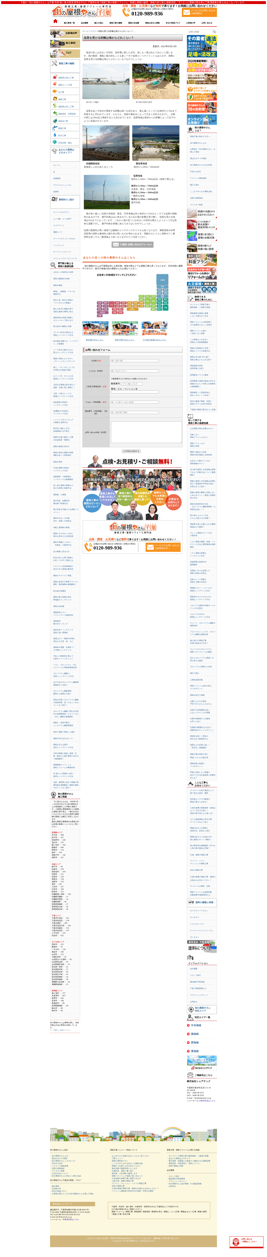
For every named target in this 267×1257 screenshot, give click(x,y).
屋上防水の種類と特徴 (62, 326)
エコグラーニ (58, 225)
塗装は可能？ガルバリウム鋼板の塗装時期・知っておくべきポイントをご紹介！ (66, 702)
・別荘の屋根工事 (117, 1186)
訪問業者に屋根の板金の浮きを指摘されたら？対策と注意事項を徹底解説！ (202, 383)
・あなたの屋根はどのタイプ (178, 1158)
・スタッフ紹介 (173, 1176)
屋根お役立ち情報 (197, 695)
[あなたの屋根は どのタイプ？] (52, 159)
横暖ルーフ (57, 232)
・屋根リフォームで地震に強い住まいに (126, 1176)
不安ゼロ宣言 (195, 172)
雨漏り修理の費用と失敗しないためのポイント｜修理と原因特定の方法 (202, 495)
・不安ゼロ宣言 (56, 1163)
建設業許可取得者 (197, 982)
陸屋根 (56, 192)
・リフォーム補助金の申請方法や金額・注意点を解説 (132, 1191)
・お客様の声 (55, 1189)
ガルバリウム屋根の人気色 (201, 667)
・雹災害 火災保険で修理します (123, 1173)
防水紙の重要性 (59, 591)
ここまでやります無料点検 (201, 191)
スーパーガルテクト (61, 212)
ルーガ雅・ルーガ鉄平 (62, 219)
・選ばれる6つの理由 (58, 1158)
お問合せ (193, 1002)
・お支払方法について (59, 1173)
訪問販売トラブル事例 (199, 375)
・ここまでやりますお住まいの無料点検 (126, 1163)
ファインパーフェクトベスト (202, 931)
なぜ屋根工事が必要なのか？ (202, 428)
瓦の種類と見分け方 (61, 551)
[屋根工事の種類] (59, 70)
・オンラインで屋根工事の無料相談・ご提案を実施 (187, 1156)
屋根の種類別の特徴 (61, 279)
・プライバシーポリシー (177, 1181)
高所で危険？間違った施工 (64, 732)
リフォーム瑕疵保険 (198, 178)
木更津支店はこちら (207, 1101)
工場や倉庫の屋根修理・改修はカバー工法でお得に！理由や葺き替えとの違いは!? (202, 810)
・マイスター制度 (57, 1171)
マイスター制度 (196, 205)
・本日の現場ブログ (58, 1191)
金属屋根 (56, 178)
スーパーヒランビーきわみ (64, 239)
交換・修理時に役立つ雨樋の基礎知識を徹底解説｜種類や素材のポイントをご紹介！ (66, 785)
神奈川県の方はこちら (124, 340)
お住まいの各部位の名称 (63, 272)
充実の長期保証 (196, 198)
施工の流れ (194, 185)
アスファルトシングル (62, 185)
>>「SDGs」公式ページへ (60, 1030)
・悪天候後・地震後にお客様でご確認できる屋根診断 (188, 1161)
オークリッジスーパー (62, 252)
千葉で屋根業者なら (198, 988)
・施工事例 (54, 1186)
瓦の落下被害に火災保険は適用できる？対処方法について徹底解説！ (202, 472)
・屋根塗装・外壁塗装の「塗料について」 (184, 1163)
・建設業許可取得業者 (176, 1179)
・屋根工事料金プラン (119, 1161)
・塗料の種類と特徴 (175, 1166)
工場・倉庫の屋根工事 (199, 855)
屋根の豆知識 (58, 606)
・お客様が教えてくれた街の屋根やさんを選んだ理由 (71, 1194)
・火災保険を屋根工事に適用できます (125, 1178)
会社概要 (193, 969)
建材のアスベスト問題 (62, 575)
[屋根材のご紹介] (59, 206)
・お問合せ (171, 1186)
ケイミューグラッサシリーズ (65, 258)
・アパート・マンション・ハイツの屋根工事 (128, 1183)
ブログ (93, 31)
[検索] (214, 32)
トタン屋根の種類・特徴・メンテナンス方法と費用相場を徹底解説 (202, 544)
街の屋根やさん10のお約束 (201, 165)
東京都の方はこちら (94, 340)
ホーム (85, 31)
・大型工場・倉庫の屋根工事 (122, 1181)
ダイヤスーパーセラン (199, 911)
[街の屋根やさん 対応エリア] (215, 1012)
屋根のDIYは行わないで (63, 738)
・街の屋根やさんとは (59, 1156)
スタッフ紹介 (195, 975)
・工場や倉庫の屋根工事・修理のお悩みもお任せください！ (134, 1188)
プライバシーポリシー (199, 995)
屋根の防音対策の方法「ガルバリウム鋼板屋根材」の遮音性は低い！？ (202, 506)
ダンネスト (194, 937)
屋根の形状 (57, 462)
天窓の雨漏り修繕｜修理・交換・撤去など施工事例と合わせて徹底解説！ (66, 756)
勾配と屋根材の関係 (61, 527)
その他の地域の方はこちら (154, 340)
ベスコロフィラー (197, 924)
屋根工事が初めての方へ (200, 136)
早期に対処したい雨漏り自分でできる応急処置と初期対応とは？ (202, 775)
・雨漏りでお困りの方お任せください (125, 1166)
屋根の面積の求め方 (61, 446)
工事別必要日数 (196, 680)
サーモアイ (194, 917)
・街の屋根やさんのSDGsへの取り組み (65, 1176)
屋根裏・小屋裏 (59, 495)
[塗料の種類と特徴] (215, 905)
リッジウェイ (58, 245)
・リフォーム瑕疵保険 (59, 1166)
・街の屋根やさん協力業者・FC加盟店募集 (184, 1184)
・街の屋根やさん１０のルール (62, 1161)
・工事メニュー (116, 1158)
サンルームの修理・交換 (200, 886)
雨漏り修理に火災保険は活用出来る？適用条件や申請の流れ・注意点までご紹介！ (202, 483)
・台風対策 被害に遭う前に (122, 1171)
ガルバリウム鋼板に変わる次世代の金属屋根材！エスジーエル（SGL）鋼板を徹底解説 (66, 714)
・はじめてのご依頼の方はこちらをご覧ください (130, 1156)
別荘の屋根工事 (196, 870)
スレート (56, 165)
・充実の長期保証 (57, 1168)
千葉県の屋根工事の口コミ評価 (202, 410)
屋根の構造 (57, 285)
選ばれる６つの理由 (198, 158)
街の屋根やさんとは (198, 143)
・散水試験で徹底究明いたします (123, 1168)
